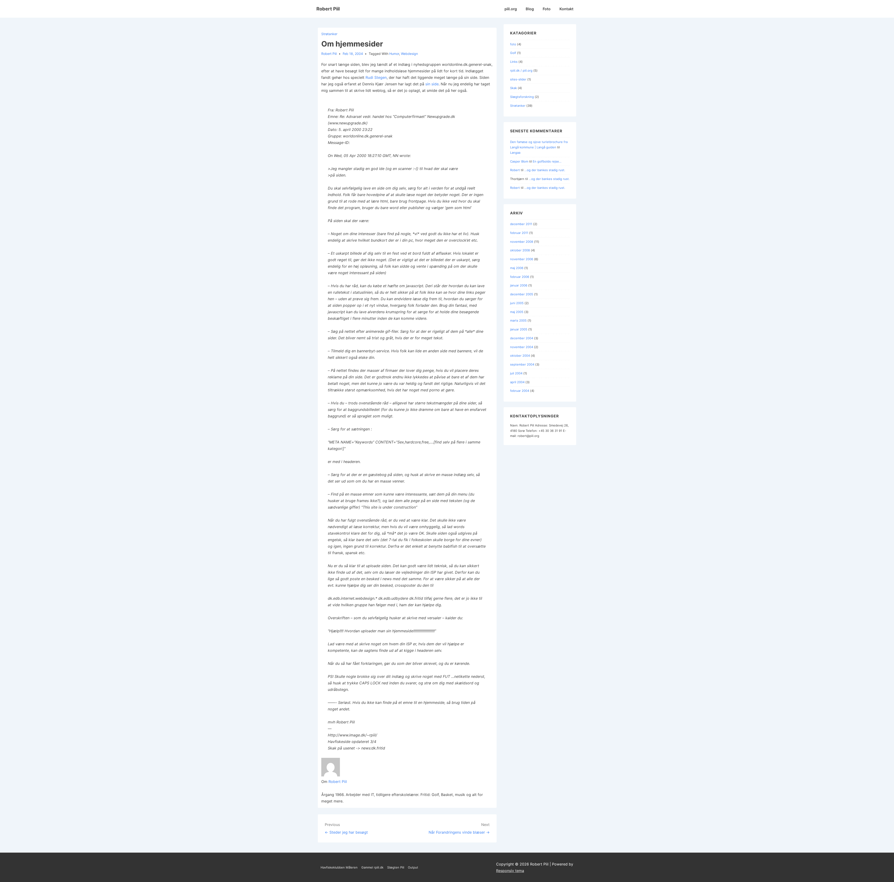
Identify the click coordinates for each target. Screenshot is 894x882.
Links (514, 61)
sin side (432, 84)
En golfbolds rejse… (547, 161)
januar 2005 (518, 329)
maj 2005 (516, 312)
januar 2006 (518, 285)
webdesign (409, 54)
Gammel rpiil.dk (372, 867)
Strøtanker (329, 34)
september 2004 (522, 364)
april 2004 (517, 382)
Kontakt (566, 9)
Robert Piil (328, 9)
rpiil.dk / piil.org (521, 70)
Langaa (515, 152)
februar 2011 (519, 233)
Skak (513, 88)
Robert (515, 170)
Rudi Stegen (376, 77)
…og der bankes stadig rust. (544, 170)
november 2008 (521, 241)
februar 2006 (519, 277)
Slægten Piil (395, 867)
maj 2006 (516, 268)
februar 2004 (519, 391)
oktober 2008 (520, 250)
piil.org (511, 9)
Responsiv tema (510, 870)
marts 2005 (518, 320)
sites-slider (518, 79)
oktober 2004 (520, 355)
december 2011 (521, 224)
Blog (530, 9)
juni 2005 (517, 303)
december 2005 (521, 294)
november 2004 (521, 347)
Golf (513, 53)
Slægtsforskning (522, 97)
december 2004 (521, 338)
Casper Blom (519, 161)
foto (513, 44)
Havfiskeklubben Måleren (339, 867)
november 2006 (521, 259)
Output (413, 867)
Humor (394, 54)
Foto (547, 9)
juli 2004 (516, 373)
